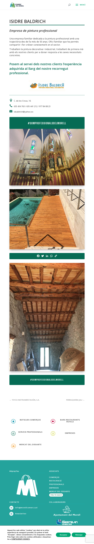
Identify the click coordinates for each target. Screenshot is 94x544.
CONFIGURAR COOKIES (20, 539)
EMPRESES (54, 488)
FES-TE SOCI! (56, 495)
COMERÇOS (54, 477)
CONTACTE (14, 502)
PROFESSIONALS (56, 484)
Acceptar (63, 535)
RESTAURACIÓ (55, 481)
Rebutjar (78, 535)
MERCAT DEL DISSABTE (59, 491)
